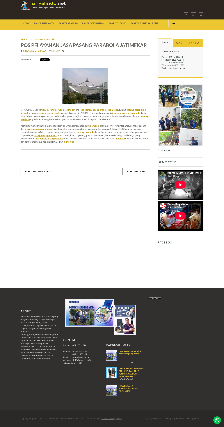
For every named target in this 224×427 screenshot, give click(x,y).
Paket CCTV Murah (93, 23)
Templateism (107, 418)
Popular (194, 43)
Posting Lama (136, 171)
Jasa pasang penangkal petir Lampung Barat (130, 352)
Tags (179, 43)
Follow (119, 418)
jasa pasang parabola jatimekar (58, 109)
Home (26, 23)
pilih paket (69, 141)
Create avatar (164, 150)
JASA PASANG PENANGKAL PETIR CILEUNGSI (128, 388)
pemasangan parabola (48, 113)
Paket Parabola (68, 23)
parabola (94, 125)
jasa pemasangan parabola (126, 113)
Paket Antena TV (44, 23)
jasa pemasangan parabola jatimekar (99, 109)
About (165, 42)
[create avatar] (180, 147)
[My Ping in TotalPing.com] (155, 298)
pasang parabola (85, 132)
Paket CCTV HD (117, 23)
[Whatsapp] (217, 420)
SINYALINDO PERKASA (34, 50)
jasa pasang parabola (46, 135)
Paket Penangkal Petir (144, 23)
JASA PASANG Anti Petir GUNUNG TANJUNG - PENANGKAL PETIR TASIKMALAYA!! (131, 372)
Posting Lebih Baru (38, 171)
